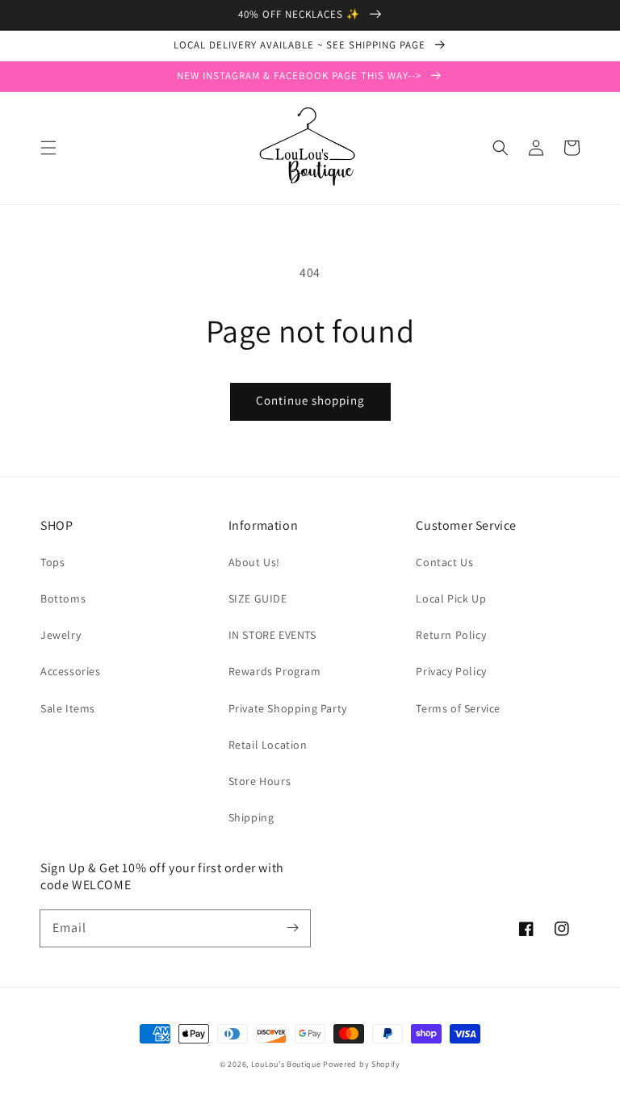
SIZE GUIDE (257, 598)
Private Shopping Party (287, 708)
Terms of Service (458, 708)
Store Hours (259, 781)
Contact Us (444, 562)
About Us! (254, 562)
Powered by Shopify (361, 1064)
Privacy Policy (451, 671)
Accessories (70, 671)
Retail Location (268, 744)
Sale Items (67, 708)
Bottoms (63, 598)
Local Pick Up (451, 598)
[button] (48, 148)
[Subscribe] (292, 928)
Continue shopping (310, 400)
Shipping (251, 817)
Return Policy (451, 635)
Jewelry (60, 635)
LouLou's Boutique (286, 1064)
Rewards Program (274, 671)
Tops (52, 562)
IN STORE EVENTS (272, 635)
